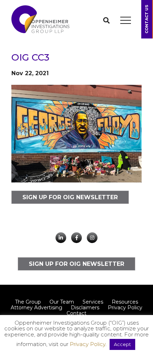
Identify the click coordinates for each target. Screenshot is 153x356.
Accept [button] (122, 344)
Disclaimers (85, 307)
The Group (28, 302)
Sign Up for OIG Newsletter (70, 197)
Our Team (61, 302)
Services (93, 302)
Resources (125, 302)
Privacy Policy (125, 307)
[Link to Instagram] (92, 237)
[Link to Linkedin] (61, 237)
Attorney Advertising (36, 307)
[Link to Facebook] (76, 237)
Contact (76, 313)
